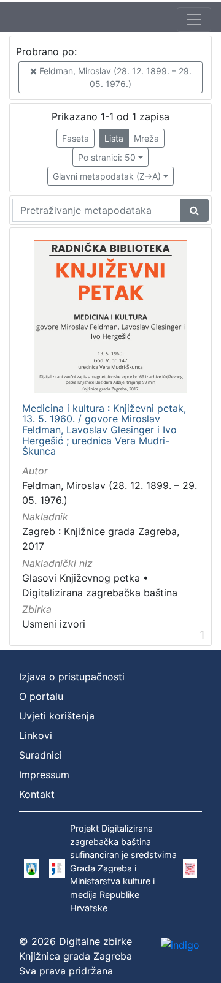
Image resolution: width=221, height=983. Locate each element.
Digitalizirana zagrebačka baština (99, 592)
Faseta (75, 138)
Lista (113, 138)
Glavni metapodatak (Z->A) (107, 176)
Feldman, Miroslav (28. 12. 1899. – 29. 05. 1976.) (114, 77)
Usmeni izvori (53, 624)
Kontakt (37, 794)
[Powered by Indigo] (180, 944)
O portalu (41, 696)
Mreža (146, 138)
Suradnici (40, 755)
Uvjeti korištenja (57, 716)
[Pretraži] (194, 210)
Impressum (44, 775)
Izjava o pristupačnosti (72, 676)
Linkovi (35, 735)
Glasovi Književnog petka (81, 578)
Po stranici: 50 (107, 157)
